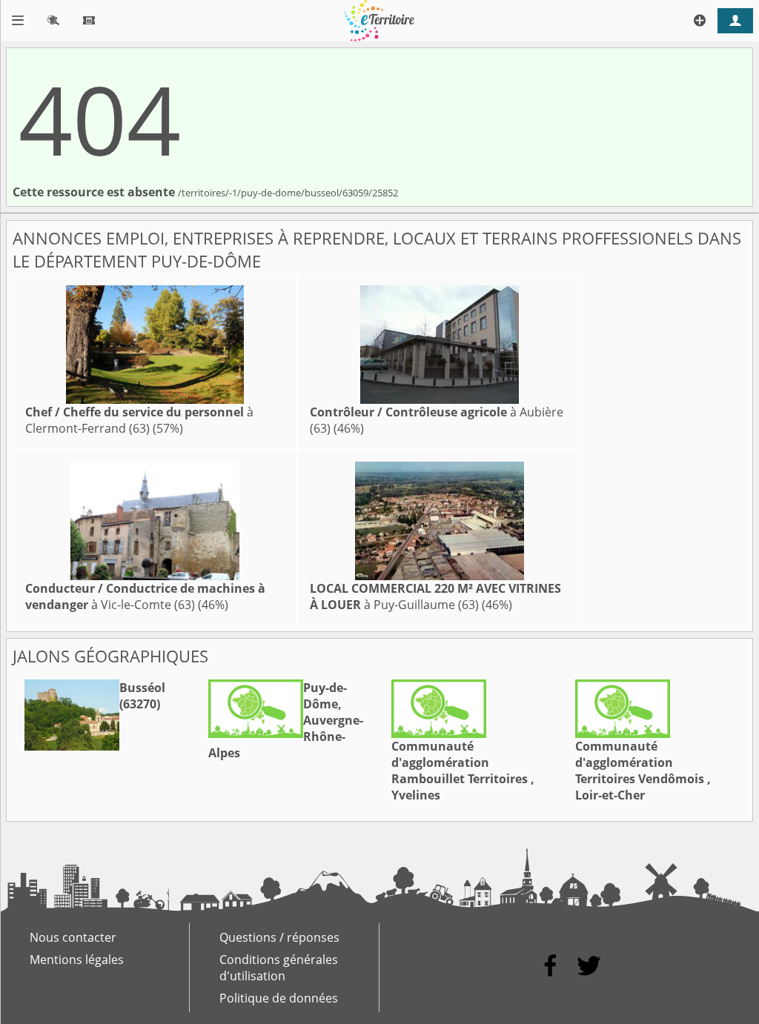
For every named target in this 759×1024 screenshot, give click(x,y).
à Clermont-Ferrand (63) (139, 420)
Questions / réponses (279, 937)
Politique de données (278, 998)
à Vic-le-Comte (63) (145, 596)
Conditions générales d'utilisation (278, 967)
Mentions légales (77, 959)
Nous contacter (73, 937)
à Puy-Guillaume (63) (435, 596)
